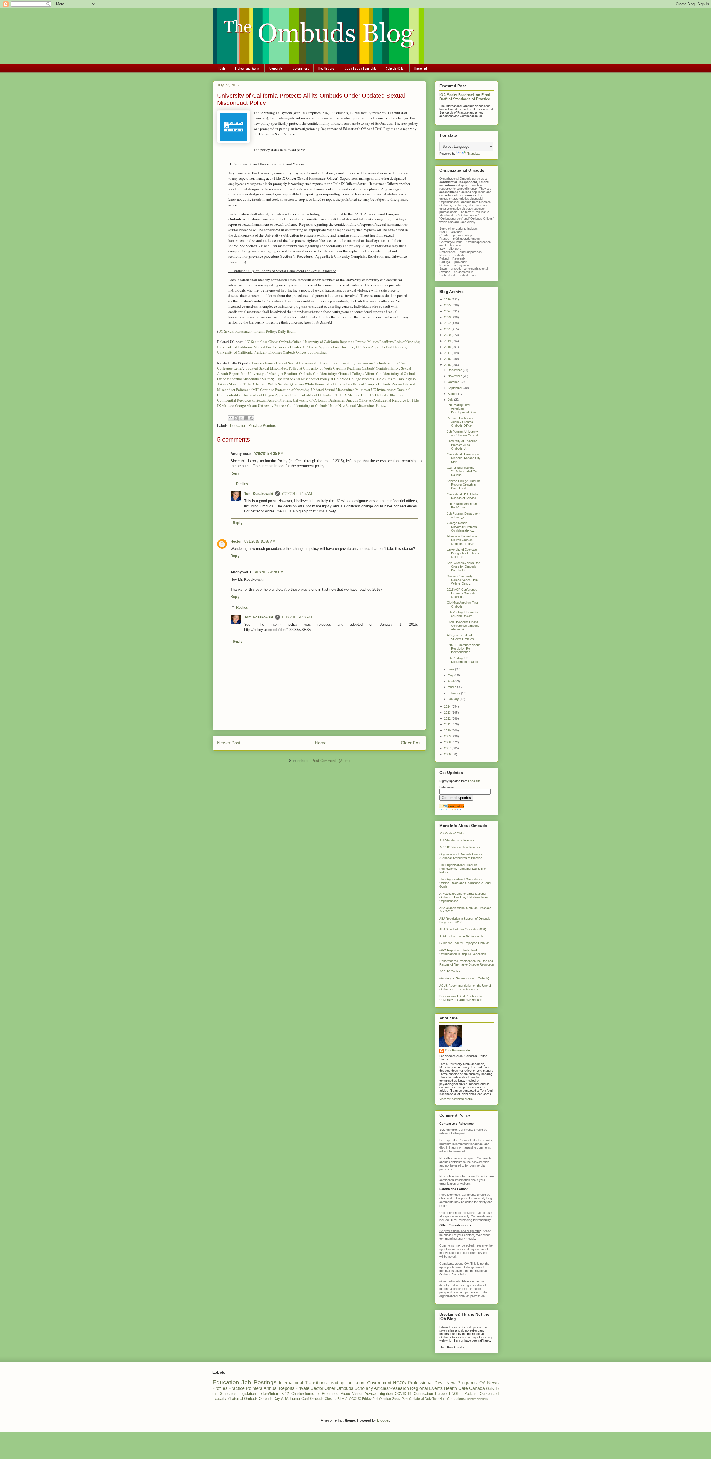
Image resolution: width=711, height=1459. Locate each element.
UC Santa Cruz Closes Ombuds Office (273, 341)
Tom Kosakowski (258, 494)
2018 (448, 347)
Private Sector (309, 1388)
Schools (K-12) (395, 68)
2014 (448, 706)
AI (346, 1398)
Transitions (316, 1382)
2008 (448, 742)
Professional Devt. (426, 1382)
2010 (448, 730)
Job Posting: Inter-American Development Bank (462, 408)
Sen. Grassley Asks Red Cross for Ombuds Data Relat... (463, 566)
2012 (448, 718)
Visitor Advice (364, 1394)
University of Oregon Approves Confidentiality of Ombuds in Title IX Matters (300, 394)
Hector (236, 541)
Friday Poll (370, 1398)
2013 (448, 712)
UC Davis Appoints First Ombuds (328, 346)
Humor (295, 1399)
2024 (448, 311)
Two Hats (439, 1398)
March (452, 687)
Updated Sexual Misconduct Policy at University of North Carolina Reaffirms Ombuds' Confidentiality (322, 368)
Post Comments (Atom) (331, 761)
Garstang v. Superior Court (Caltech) (464, 978)
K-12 (285, 1394)
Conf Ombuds (312, 1399)
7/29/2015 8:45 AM (297, 494)
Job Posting (317, 352)
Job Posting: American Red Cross (462, 505)
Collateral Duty (420, 1398)
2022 (448, 323)
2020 (448, 335)
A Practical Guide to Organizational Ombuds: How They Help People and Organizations (464, 897)
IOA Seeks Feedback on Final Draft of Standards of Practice (464, 97)
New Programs (461, 1382)
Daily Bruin (287, 331)
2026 (448, 299)
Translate (473, 153)
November (455, 376)
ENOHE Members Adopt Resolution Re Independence (463, 648)
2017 (448, 353)
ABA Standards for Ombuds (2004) (462, 929)
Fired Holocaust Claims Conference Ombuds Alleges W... (463, 625)
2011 (448, 724)
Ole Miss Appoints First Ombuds (462, 604)
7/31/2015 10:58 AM (259, 541)
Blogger (383, 1420)
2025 (448, 305)
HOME (221, 68)
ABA (285, 1399)
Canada (477, 1388)
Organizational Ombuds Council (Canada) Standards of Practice (460, 856)
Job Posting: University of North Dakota (462, 614)
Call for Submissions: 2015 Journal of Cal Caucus (462, 471)
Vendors (482, 1398)
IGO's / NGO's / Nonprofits (360, 68)
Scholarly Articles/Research (381, 1388)
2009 (448, 736)
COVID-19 (403, 1394)
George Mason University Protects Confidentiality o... (462, 526)
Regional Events (426, 1388)
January (454, 699)
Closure (331, 1398)
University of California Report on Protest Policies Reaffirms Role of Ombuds (361, 341)
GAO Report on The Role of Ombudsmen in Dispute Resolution (462, 952)
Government (301, 68)
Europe (441, 1394)
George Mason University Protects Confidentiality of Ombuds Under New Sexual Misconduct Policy (310, 405)
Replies (242, 484)
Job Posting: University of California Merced (462, 433)
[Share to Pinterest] (251, 418)
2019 (448, 341)
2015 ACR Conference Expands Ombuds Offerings (462, 593)
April (451, 681)
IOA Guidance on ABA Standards (461, 936)
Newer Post (228, 743)
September (455, 388)
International (291, 1382)
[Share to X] (241, 418)
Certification (423, 1394)
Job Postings (258, 1382)
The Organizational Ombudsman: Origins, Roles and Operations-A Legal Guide (465, 883)
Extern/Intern (268, 1394)
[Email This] (230, 418)
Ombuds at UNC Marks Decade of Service (463, 496)
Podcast (471, 1394)
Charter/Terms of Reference (314, 1394)
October (454, 381)
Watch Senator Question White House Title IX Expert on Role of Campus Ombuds (329, 384)
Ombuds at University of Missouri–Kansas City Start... (463, 458)
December (455, 370)
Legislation (247, 1394)
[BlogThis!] (236, 418)
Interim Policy (265, 331)
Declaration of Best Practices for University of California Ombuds (461, 997)
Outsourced (489, 1394)
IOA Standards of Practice (456, 840)
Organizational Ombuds (455, 202)
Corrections (456, 1398)
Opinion (385, 1398)
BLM (340, 1398)
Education (238, 425)
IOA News (488, 1382)
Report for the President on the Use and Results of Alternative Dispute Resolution (466, 962)
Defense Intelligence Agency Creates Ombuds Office (460, 422)
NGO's (399, 1382)
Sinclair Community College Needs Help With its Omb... (462, 580)
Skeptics (470, 1398)
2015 (448, 365)
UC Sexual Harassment (235, 331)
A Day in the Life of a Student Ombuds (460, 636)
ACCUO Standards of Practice (459, 847)
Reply (235, 473)
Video (345, 1394)
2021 (448, 329)
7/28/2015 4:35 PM (268, 454)
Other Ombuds (338, 1388)
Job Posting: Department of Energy (463, 515)
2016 (448, 358)
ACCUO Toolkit (449, 971)
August (453, 393)
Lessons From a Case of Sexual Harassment (284, 362)
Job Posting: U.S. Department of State (462, 659)
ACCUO (355, 1398)
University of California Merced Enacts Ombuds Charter (259, 346)
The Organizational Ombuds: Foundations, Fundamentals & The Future (462, 868)
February (454, 693)
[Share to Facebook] (246, 418)
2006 (448, 754)
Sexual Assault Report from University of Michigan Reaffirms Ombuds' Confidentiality (314, 371)
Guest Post (400, 1398)
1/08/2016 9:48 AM (297, 617)
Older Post (411, 743)
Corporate (276, 68)
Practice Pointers (262, 425)
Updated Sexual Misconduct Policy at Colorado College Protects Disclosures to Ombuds (342, 378)
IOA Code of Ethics (452, 833)
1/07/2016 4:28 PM (268, 572)
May (451, 675)
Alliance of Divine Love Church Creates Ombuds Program (462, 540)
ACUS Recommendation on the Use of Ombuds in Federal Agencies (465, 987)
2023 (448, 317)
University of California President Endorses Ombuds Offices (261, 352)
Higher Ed (420, 68)
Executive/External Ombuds (235, 1399)
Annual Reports (279, 1388)
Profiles (219, 1388)
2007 (448, 748)
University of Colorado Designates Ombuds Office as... (463, 553)
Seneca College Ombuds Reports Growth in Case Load (463, 484)
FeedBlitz (474, 781)
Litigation (385, 1394)
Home (321, 743)
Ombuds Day (269, 1399)
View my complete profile (456, 1098)
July (451, 399)
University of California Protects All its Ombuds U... (462, 444)
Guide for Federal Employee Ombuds (464, 943)
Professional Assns (247, 68)
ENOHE (455, 1394)
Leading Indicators (346, 1382)
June (451, 669)
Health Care (326, 68)
